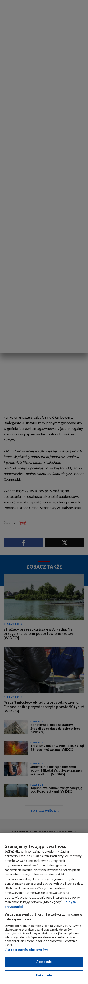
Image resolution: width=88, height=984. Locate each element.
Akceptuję (44, 961)
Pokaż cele (44, 975)
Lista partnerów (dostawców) (26, 949)
